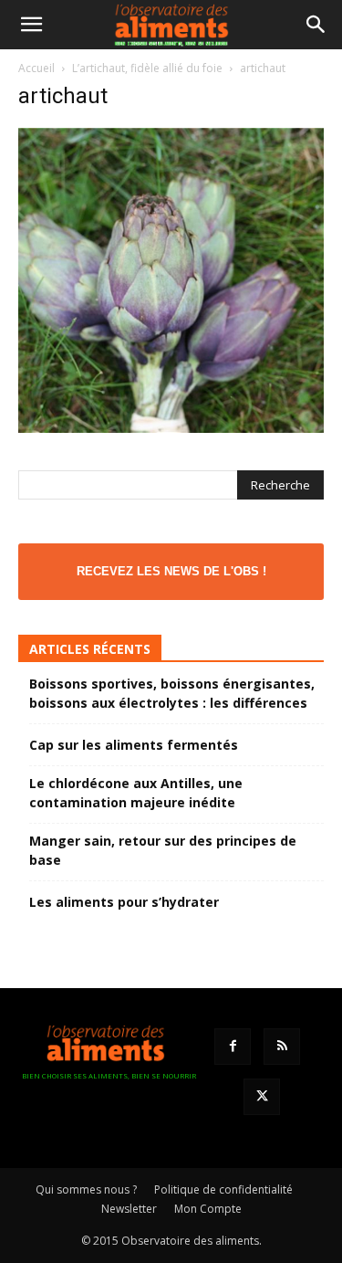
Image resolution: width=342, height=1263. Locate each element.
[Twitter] (262, 1097)
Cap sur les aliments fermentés (133, 744)
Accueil (36, 68)
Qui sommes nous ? (86, 1189)
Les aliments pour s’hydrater (124, 901)
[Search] (316, 24)
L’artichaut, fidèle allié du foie (147, 68)
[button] (31, 24)
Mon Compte (208, 1208)
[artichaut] (171, 428)
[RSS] (282, 1046)
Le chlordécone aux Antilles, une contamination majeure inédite (136, 792)
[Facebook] (232, 1046)
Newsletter (129, 1208)
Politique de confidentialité (223, 1189)
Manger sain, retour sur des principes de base (162, 850)
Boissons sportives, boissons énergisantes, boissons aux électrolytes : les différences (172, 693)
